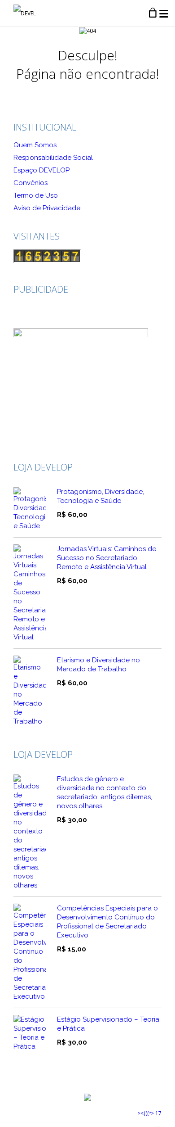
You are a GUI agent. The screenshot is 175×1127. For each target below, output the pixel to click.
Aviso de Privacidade (46, 208)
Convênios (30, 183)
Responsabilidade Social (53, 158)
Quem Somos (35, 145)
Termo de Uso (35, 195)
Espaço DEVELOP (41, 170)
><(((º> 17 (149, 1113)
